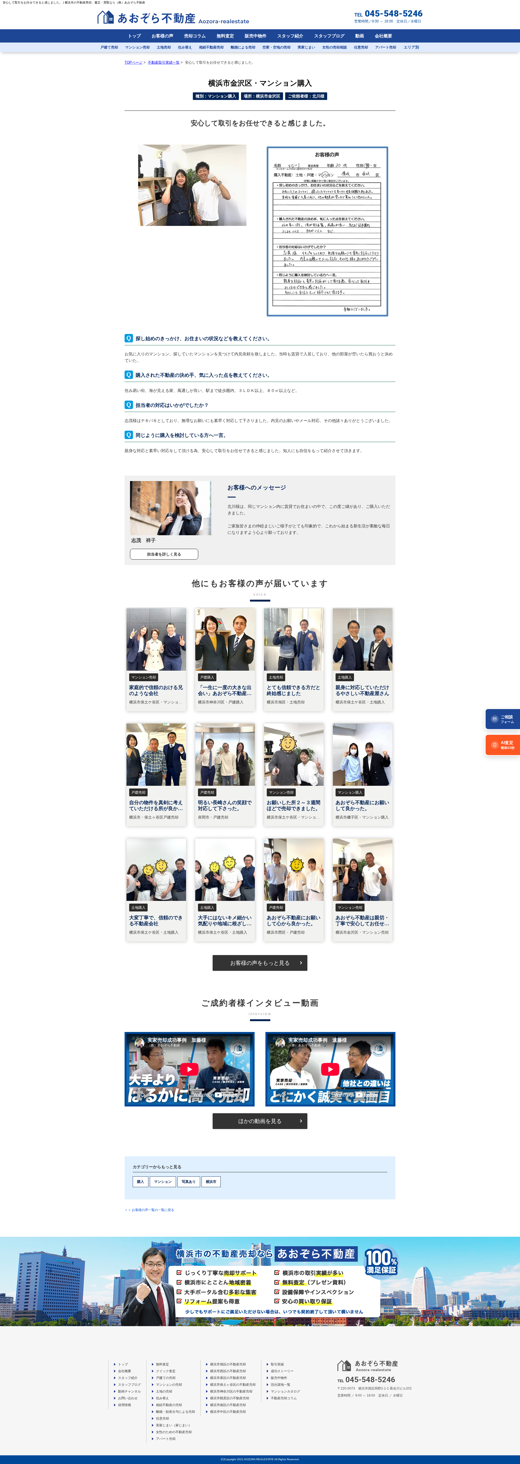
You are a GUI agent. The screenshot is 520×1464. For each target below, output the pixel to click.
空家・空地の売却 (276, 47)
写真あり (189, 1182)
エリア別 (411, 47)
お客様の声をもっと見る (260, 963)
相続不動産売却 (211, 47)
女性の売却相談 (334, 47)
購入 (140, 1182)
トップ (134, 36)
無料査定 (225, 36)
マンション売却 (137, 47)
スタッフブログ (329, 36)
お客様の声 (162, 36)
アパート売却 (385, 47)
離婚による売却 (243, 47)
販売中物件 (255, 36)
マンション (163, 1182)
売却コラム (195, 36)
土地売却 (164, 47)
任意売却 (361, 47)
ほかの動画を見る (260, 1121)
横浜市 (211, 1182)
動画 (359, 36)
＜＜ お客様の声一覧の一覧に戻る (149, 1210)
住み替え (185, 47)
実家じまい (306, 47)
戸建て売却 (109, 47)
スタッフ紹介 (290, 36)
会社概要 (383, 36)
